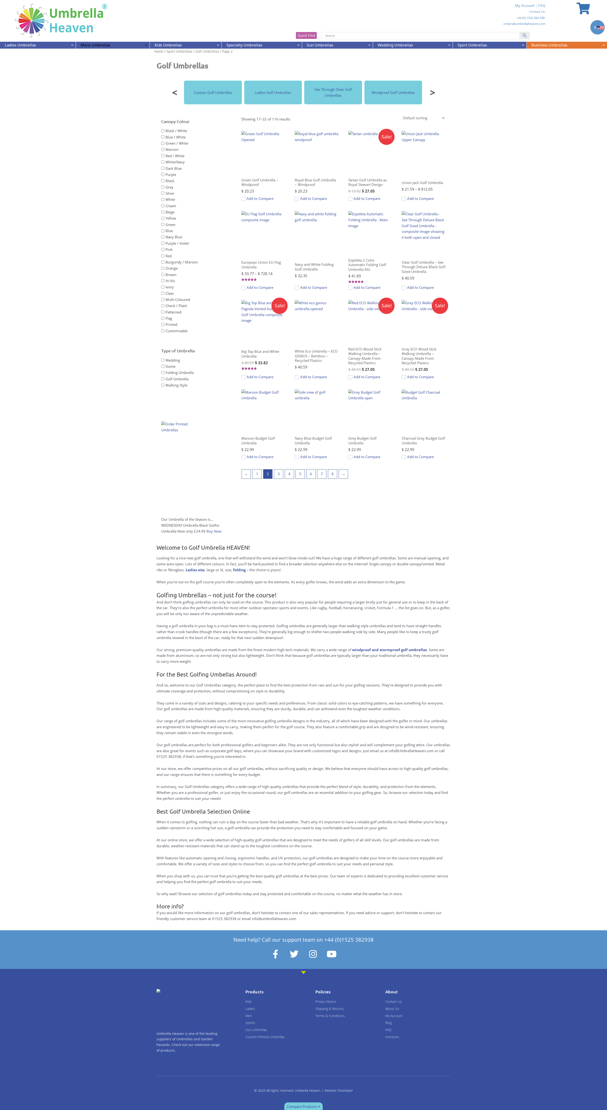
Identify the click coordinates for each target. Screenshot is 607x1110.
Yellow (171, 218)
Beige (170, 212)
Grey (169, 186)
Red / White (175, 155)
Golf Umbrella (177, 378)
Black (170, 180)
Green (170, 224)
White (170, 199)
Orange (172, 268)
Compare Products (302, 1106)
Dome (170, 366)
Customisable (177, 330)
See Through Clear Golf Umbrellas (333, 92)
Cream (171, 205)
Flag (169, 318)
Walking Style (176, 385)
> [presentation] (432, 92)
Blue (169, 230)
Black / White (176, 130)
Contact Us (537, 11)
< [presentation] (174, 92)
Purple (171, 174)
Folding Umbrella (180, 372)
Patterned (173, 311)
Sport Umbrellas (179, 51)
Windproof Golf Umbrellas (393, 92)
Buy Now (214, 531)
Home (158, 51)
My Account (524, 5)
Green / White (177, 143)
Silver (170, 193)
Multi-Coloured (178, 299)
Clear (170, 293)
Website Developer (339, 1090)
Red (169, 255)
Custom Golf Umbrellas (213, 92)
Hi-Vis (170, 280)
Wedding (173, 360)
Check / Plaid (176, 305)
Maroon (172, 149)
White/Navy (175, 162)
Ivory (170, 287)
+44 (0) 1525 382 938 (531, 18)
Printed (171, 324)
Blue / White (176, 136)
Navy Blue (174, 237)
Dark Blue (174, 168)
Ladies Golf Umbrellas (273, 92)
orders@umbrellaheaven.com (524, 24)
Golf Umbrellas (207, 51)
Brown (171, 274)
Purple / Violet (177, 243)
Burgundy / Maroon (182, 262)
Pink (169, 249)
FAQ (541, 5)
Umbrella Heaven (307, 1090)
